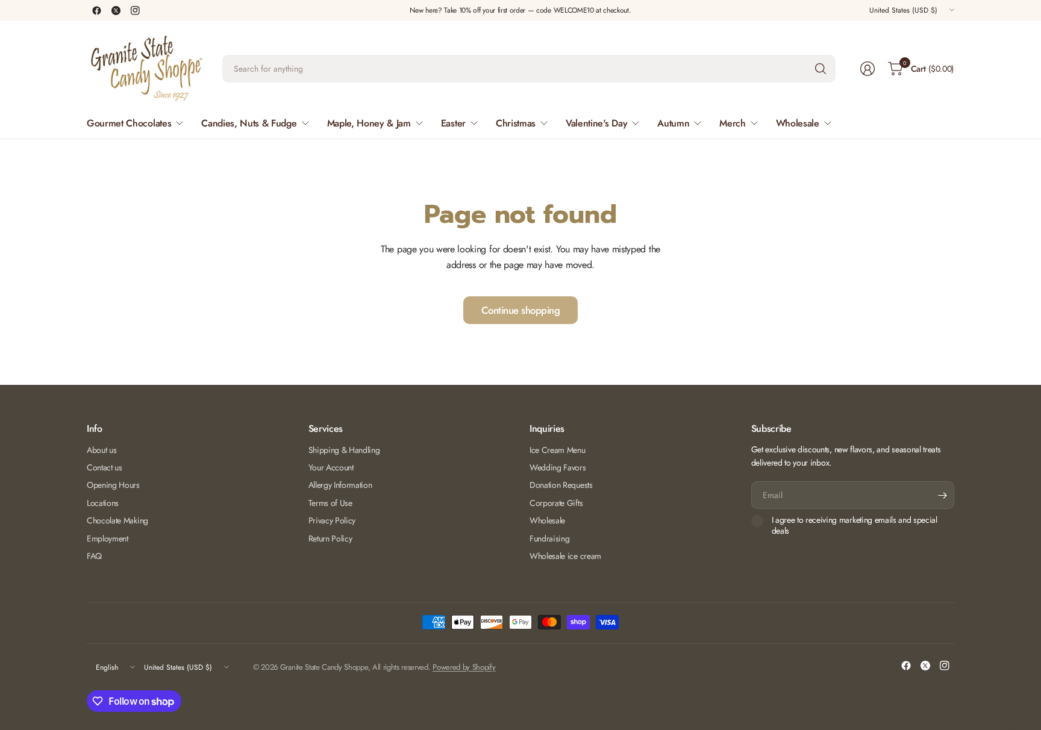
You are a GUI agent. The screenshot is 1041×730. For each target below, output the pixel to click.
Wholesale (547, 520)
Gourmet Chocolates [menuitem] (129, 123)
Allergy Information (340, 485)
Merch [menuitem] (732, 123)
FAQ (94, 556)
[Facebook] (96, 10)
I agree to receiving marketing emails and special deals (854, 525)
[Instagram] (135, 10)
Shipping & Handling (344, 450)
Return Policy (330, 538)
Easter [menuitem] (453, 123)
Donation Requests (561, 485)
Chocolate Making (117, 520)
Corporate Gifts (556, 503)
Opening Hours (113, 485)
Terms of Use (330, 503)
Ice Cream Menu (558, 450)
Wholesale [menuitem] (797, 123)
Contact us (104, 467)
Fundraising (549, 538)
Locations (103, 503)
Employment (107, 538)
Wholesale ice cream (565, 556)
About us (101, 450)
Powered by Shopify (464, 667)
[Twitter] (115, 10)
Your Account (331, 467)
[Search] (820, 69)
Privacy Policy (332, 520)
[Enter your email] (942, 495)
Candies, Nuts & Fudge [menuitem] (248, 123)
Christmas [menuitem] (516, 123)
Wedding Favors (558, 467)
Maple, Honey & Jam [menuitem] (369, 123)
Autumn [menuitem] (673, 123)
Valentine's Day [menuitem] (596, 123)
